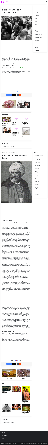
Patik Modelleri (37, 40)
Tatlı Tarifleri (15, 1)
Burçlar (36, 18)
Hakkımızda (30, 443)
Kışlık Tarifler (31, 1)
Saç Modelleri (37, 43)
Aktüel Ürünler (37, 11)
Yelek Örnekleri (36, 1)
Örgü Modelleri (41, 1)
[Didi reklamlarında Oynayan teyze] (6, 120)
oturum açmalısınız (11, 146)
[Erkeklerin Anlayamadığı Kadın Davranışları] (6, 130)
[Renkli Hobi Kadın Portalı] (6, 2)
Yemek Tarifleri (26, 1)
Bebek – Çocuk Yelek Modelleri (39, 14)
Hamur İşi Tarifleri (20, 1)
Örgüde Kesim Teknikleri (38, 37)
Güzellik (36, 24)
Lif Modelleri (36, 31)
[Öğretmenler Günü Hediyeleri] (26, 131)
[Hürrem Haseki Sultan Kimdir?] (16, 119)
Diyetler (36, 21)
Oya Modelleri (37, 38)
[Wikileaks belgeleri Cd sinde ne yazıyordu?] (26, 119)
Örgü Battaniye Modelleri (38, 34)
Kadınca (36, 28)
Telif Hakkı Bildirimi (4, 435)
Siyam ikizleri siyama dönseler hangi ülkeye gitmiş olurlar (15, 133)
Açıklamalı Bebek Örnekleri (39, 9)
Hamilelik (36, 25)
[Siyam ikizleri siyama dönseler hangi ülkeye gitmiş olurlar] (16, 129)
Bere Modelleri (37, 15)
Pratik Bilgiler (37, 41)
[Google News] (18, 91)
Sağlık (36, 44)
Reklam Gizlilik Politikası (5, 436)
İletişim (3, 438)
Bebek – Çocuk (37, 12)
